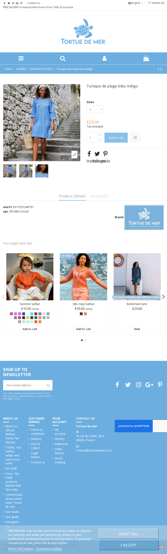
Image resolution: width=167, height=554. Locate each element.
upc (5, 211)
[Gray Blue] (15, 317)
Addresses (61, 444)
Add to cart (116, 138)
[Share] (89, 154)
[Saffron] (39, 321)
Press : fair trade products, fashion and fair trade (13, 481)
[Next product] (161, 69)
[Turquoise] (31, 313)
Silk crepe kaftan (83, 304)
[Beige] (44, 313)
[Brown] (31, 317)
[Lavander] (48, 317)
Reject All (128, 533)
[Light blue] (23, 321)
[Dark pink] (11, 313)
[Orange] (35, 321)
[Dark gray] (23, 317)
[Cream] (11, 317)
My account (60, 432)
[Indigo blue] (39, 313)
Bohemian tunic (137, 304)
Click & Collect (35, 446)
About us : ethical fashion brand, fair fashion (12, 434)
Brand (119, 217)
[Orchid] (15, 313)
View (137, 329)
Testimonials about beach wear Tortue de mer (13, 501)
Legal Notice (35, 455)
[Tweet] (97, 154)
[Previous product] (159, 69)
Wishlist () (157, 3)
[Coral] (39, 317)
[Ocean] (27, 321)
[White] (27, 313)
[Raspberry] (19, 317)
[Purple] (19, 313)
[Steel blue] (48, 313)
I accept (128, 545)
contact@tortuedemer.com (94, 450)
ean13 (7, 207)
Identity (60, 439)
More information (20, 549)
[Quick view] (50, 266)
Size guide (12, 517)
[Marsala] (35, 313)
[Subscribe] (48, 385)
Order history (59, 451)
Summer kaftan (30, 304)
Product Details (72, 196)
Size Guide (12, 512)
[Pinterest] (105, 154)
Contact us (33, 3)
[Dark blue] (23, 313)
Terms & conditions (38, 432)
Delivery (36, 439)
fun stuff (10, 468)
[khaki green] (19, 321)
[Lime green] (27, 317)
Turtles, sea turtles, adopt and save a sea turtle (13, 455)
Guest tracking (60, 460)
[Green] (44, 317)
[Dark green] (35, 317)
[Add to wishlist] (135, 138)
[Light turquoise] (31, 321)
